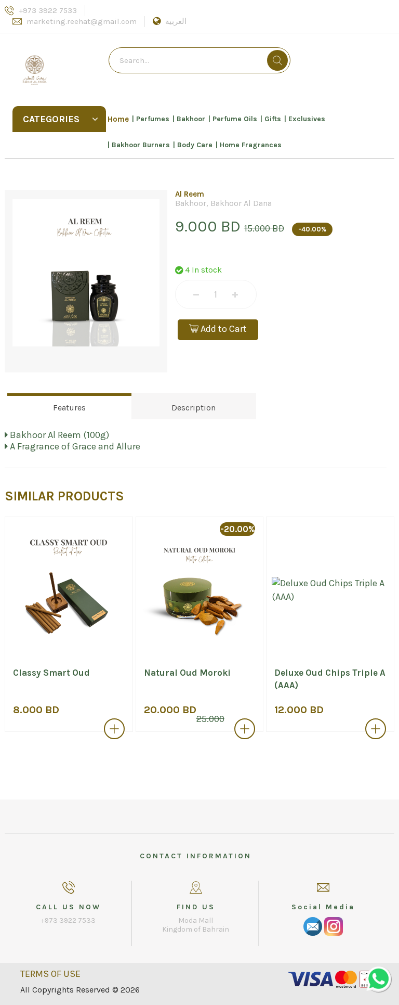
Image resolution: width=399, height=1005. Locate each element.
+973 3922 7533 (48, 10)
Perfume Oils (234, 118)
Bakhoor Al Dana (241, 203)
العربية (176, 21)
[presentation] (14, 631)
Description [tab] (193, 408)
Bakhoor (191, 118)
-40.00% (312, 229)
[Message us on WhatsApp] (378, 979)
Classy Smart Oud (51, 672)
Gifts (272, 118)
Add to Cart (222, 328)
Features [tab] (69, 408)
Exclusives (306, 118)
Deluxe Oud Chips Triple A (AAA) (329, 678)
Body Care (194, 144)
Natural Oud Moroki (187, 672)
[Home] (59, 64)
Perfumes (152, 118)
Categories (51, 119)
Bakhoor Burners (141, 144)
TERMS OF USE (50, 974)
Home (118, 119)
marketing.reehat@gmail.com (81, 21)
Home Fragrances (251, 144)
